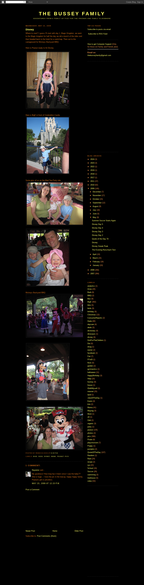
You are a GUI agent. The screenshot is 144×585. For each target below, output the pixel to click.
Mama (53, 456)
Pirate (89, 439)
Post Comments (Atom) (46, 536)
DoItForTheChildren (95, 340)
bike (89, 305)
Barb (89, 292)
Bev (89, 299)
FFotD (90, 359)
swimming (91, 475)
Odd (89, 420)
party (89, 427)
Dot (88, 343)
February (96, 262)
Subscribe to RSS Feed (97, 34)
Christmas (91, 315)
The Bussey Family (72, 13)
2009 (92, 188)
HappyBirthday (93, 375)
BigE (35, 456)
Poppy (90, 446)
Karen (89, 401)
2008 (92, 270)
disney (47, 456)
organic (90, 423)
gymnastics (92, 369)
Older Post (79, 531)
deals (89, 327)
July (95, 210)
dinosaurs (91, 334)
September (97, 203)
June (95, 214)
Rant (89, 459)
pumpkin (90, 449)
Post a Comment (32, 490)
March (95, 258)
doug (89, 347)
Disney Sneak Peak (100, 246)
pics (67, 456)
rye (88, 465)
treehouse (91, 478)
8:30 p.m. (54, 453)
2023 (92, 163)
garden (90, 366)
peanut (60, 456)
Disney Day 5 (97, 224)
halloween (91, 372)
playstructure (92, 443)
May (95, 217)
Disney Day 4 (97, 228)
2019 (92, 170)
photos (90, 433)
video (89, 481)
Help (89, 379)
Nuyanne (35, 470)
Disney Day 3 (97, 231)
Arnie (89, 289)
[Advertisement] (77, 7)
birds (89, 308)
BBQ (89, 295)
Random (90, 455)
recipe (89, 462)
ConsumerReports (94, 318)
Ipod (89, 395)
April (95, 254)
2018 (92, 174)
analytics (91, 286)
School (90, 468)
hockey (90, 382)
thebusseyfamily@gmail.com (99, 55)
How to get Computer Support (99, 44)
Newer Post (30, 531)
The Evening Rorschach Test (104, 250)
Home (54, 531)
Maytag (90, 411)
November (97, 195)
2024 (92, 159)
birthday (90, 311)
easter (90, 350)
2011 (92, 181)
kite (88, 404)
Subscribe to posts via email (99, 29)
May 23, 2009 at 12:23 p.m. (46, 483)
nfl (88, 417)
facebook (91, 353)
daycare (90, 324)
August (96, 206)
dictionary (91, 331)
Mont (89, 414)
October (96, 199)
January (96, 265)
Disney (30, 29)
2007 (92, 274)
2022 (92, 167)
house (89, 385)
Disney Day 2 (97, 235)
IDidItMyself (92, 388)
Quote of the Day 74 (100, 239)
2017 (92, 177)
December (97, 192)
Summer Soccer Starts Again (104, 221)
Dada (40, 456)
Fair (89, 356)
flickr (89, 363)
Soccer (90, 471)
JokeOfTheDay (93, 398)
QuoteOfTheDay (94, 452)
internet (90, 391)
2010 (92, 185)
